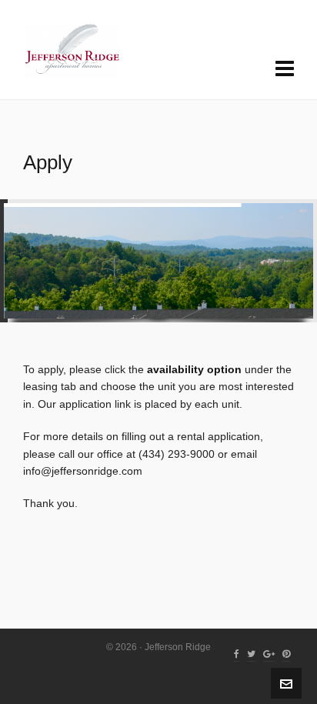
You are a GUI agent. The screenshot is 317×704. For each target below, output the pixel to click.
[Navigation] (284, 69)
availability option (194, 369)
